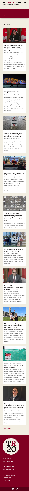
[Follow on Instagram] (22, 9)
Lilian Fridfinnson (10, 369)
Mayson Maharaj (10, 331)
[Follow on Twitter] (19, 9)
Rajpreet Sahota (10, 177)
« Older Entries (7, 428)
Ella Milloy (8, 253)
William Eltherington (11, 138)
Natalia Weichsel (10, 411)
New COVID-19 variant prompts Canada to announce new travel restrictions (13, 287)
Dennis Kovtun (9, 94)
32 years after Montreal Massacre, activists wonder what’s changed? (13, 215)
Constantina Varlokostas (12, 218)
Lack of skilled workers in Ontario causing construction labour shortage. (13, 365)
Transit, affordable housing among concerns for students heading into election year (13, 135)
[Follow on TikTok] (25, 9)
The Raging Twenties (11, 52)
